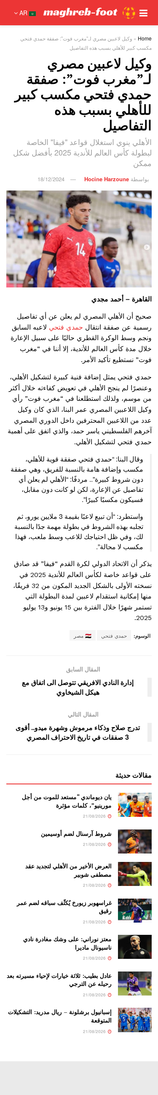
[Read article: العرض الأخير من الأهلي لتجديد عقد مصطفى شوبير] (135, 874)
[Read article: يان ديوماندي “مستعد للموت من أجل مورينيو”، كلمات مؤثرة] (135, 805)
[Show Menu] (143, 12)
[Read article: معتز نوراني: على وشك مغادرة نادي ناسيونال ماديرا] (135, 947)
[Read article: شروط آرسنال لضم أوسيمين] (135, 841)
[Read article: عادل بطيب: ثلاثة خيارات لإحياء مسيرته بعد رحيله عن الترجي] (135, 984)
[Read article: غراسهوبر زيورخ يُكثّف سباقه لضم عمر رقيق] (135, 911)
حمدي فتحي (67, 327)
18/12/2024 (50, 179)
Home (145, 38)
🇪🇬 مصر (82, 635)
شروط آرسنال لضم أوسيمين (76, 833)
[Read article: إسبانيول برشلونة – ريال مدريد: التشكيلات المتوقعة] (135, 1020)
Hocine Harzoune (106, 179)
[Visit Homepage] (89, 12)
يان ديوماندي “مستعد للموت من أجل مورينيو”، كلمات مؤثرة (67, 801)
